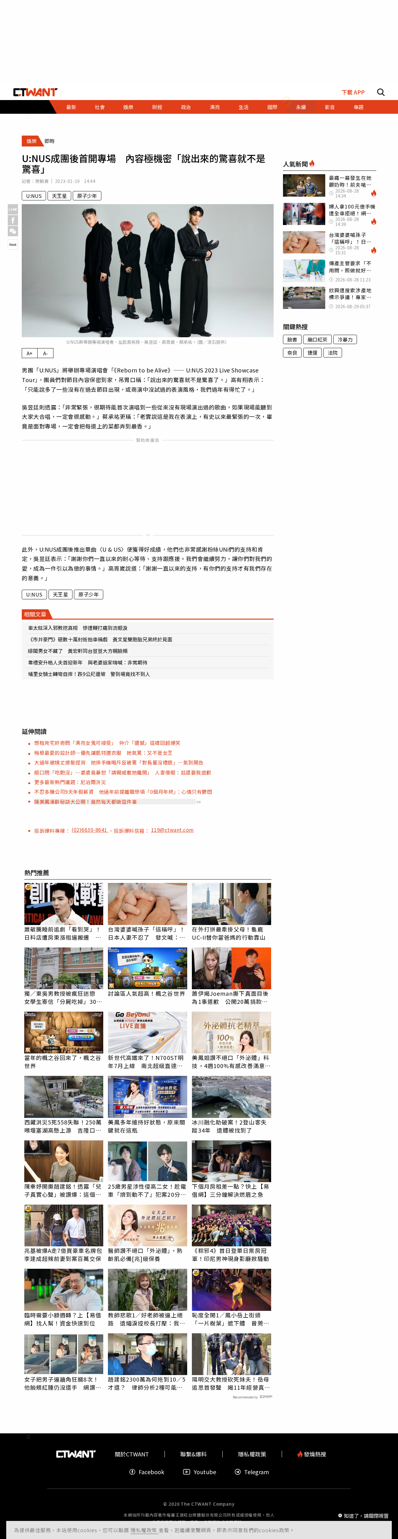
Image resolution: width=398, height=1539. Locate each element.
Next (12, 244)
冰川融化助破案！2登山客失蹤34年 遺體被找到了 (229, 1126)
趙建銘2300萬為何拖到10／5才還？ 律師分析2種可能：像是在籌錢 (147, 1383)
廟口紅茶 (317, 339)
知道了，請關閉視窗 (366, 1515)
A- (45, 353)
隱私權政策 (145, 1530)
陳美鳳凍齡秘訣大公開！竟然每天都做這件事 (85, 801)
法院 (333, 352)
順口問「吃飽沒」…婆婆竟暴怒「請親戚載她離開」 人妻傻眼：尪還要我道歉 (122, 772)
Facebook (151, 1472)
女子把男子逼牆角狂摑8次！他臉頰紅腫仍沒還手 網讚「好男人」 (61, 1383)
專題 (358, 106)
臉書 (292, 339)
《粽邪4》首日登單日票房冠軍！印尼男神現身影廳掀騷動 (230, 1254)
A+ (30, 353)
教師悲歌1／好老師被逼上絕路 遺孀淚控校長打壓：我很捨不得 (146, 1319)
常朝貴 (42, 181)
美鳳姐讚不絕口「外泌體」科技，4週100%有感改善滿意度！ (230, 1061)
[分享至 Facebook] (13, 220)
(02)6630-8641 (90, 829)
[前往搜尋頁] (381, 92)
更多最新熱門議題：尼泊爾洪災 (70, 782)
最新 (71, 107)
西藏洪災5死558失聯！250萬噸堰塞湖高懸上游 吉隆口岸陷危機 (63, 1126)
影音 (330, 106)
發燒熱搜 (314, 1454)
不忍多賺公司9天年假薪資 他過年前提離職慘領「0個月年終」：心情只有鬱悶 (123, 791)
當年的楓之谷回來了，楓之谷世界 (62, 1061)
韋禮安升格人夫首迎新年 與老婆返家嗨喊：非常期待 (87, 662)
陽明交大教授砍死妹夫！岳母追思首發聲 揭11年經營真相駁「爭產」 (231, 1383)
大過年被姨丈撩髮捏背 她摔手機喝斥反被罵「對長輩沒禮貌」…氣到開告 (119, 762)
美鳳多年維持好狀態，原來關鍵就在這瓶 (146, 1126)
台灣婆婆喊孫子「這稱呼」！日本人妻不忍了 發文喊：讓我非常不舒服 (146, 933)
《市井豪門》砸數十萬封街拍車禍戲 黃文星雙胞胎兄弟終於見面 (100, 639)
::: (28, 116)
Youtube (205, 1472)
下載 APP (353, 92)
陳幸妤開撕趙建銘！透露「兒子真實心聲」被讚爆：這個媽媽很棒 (62, 1190)
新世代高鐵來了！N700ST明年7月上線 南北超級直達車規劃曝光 (146, 1061)
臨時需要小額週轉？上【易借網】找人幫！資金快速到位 (62, 1319)
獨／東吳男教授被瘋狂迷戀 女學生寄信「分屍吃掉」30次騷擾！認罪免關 (63, 997)
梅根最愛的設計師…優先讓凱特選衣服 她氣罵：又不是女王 (103, 752)
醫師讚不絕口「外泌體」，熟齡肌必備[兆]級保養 (145, 1254)
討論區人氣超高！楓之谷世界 (146, 993)
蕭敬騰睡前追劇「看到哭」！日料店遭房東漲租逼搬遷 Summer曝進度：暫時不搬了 (63, 933)
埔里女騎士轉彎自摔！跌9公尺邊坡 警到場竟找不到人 (89, 674)
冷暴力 (345, 339)
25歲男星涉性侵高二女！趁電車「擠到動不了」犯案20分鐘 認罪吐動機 (147, 1190)
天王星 (59, 195)
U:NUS (34, 195)
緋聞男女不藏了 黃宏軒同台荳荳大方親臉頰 (77, 650)
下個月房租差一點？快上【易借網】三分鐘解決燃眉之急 (230, 1190)
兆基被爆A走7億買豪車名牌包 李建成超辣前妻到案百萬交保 (64, 1254)
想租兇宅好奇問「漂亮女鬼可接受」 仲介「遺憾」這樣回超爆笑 (107, 742)
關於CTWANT (132, 1454)
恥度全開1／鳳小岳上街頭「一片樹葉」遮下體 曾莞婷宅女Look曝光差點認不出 (230, 1319)
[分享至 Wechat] (13, 231)
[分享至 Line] (13, 209)
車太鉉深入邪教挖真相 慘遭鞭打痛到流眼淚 (77, 627)
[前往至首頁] (35, 92)
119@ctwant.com (172, 829)
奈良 (292, 352)
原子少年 (87, 195)
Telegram (256, 1472)
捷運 (312, 352)
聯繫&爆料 (193, 1454)
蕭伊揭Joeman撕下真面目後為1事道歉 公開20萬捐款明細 (230, 997)
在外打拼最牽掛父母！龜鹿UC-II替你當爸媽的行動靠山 (229, 933)
